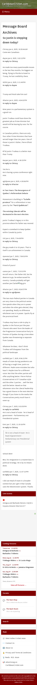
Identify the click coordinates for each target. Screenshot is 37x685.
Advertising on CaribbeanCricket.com (14, 664)
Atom (17, 657)
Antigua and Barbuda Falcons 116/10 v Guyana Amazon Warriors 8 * (18, 505)
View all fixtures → (18, 585)
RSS (12, 657)
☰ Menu (6, 12)
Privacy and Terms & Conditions (18, 652)
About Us (9, 648)
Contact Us (10, 643)
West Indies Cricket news (16, 638)
